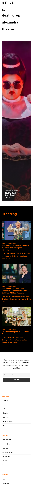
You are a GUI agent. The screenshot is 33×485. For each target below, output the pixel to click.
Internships (5, 483)
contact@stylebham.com (10, 444)
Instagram (5, 409)
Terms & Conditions (8, 421)
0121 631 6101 (6, 440)
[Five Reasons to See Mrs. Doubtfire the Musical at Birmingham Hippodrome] (16, 240)
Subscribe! (5, 465)
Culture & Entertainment (11, 190)
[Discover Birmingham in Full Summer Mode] (16, 325)
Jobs (3, 479)
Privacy (4, 425)
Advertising (5, 417)
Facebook (5, 400)
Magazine (5, 413)
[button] (30, 2)
